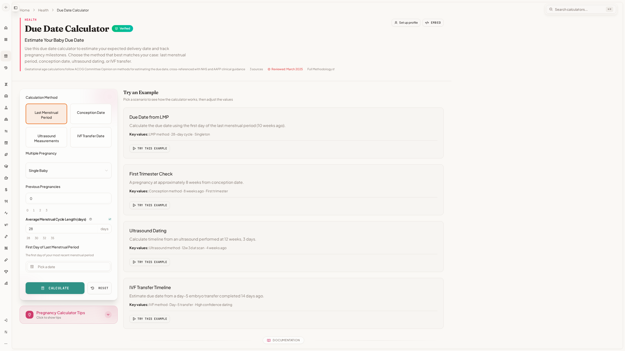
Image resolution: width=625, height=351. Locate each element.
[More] (5, 343)
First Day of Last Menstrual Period (52, 247)
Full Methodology (319, 69)
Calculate (59, 288)
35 (52, 238)
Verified (125, 28)
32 (44, 238)
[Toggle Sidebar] (12, 175)
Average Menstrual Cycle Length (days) (56, 219)
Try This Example (152, 148)
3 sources (256, 69)
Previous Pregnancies (43, 186)
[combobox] (69, 170)
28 (28, 238)
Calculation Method (41, 97)
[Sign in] (5, 320)
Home (25, 10)
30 (36, 238)
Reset (103, 288)
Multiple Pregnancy (41, 153)
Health (43, 10)
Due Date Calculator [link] (73, 10)
